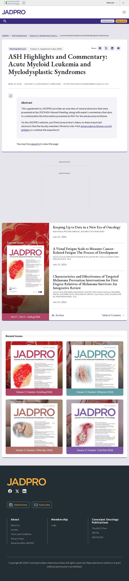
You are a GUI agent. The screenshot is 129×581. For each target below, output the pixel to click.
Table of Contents (111, 315)
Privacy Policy (17, 538)
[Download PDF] (10, 95)
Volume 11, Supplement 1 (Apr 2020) (46, 49)
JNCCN (95, 532)
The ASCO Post (99, 528)
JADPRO (5, 35)
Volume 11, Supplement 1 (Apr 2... (44, 35)
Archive (60, 315)
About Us (15, 525)
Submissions (20, 504)
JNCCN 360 (97, 537)
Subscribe (44, 504)
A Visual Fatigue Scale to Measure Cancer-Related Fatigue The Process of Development (85, 250)
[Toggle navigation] (124, 12)
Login (53, 525)
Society (14, 529)
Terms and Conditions (21, 534)
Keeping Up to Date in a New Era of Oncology (87, 227)
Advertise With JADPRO (22, 543)
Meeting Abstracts (18, 49)
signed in (35, 143)
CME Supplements (19, 35)
